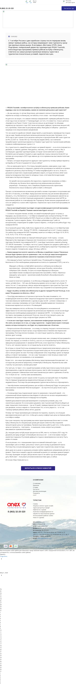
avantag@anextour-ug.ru (44, 538)
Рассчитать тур (69, 8)
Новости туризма (38, 517)
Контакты (36, 489)
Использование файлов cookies (43, 515)
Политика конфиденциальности (43, 512)
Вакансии (36, 485)
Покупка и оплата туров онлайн (43, 506)
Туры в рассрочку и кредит (41, 508)
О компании (37, 483)
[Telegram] (30, 1)
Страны (35, 504)
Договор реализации (39, 491)
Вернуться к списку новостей (38, 468)
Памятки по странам (39, 510)
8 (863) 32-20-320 (7, 8)
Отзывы (35, 487)
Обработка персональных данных (43, 513)
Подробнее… (4, 556)
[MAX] (27, 1)
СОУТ (35, 495)
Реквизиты (36, 493)
